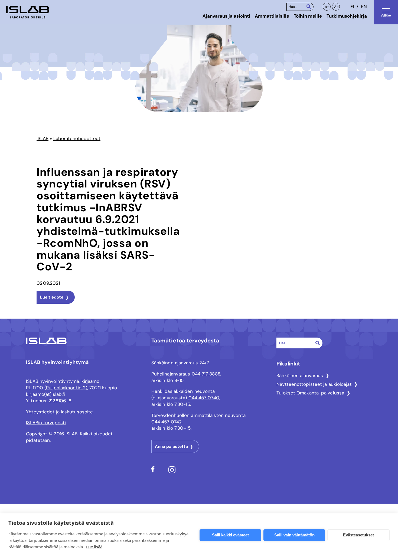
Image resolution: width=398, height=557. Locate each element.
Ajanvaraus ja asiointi (226, 16)
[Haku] (308, 6)
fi (352, 6)
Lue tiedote (51, 297)
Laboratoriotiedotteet (76, 138)
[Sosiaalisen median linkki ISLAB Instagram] (172, 472)
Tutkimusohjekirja (347, 16)
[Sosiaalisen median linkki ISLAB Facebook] (153, 471)
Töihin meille (308, 16)
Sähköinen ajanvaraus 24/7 (180, 363)
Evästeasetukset (358, 535)
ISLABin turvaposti (46, 423)
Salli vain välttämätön (294, 535)
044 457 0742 (166, 422)
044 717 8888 (206, 374)
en (364, 6)
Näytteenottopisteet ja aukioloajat (313, 384)
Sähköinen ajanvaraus (299, 375)
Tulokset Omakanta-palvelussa (310, 393)
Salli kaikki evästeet (230, 535)
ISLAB (42, 138)
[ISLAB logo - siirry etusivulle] (28, 12)
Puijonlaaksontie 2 (66, 388)
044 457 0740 (203, 398)
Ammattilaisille (272, 16)
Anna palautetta (171, 446)
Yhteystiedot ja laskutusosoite (59, 412)
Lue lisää (94, 546)
